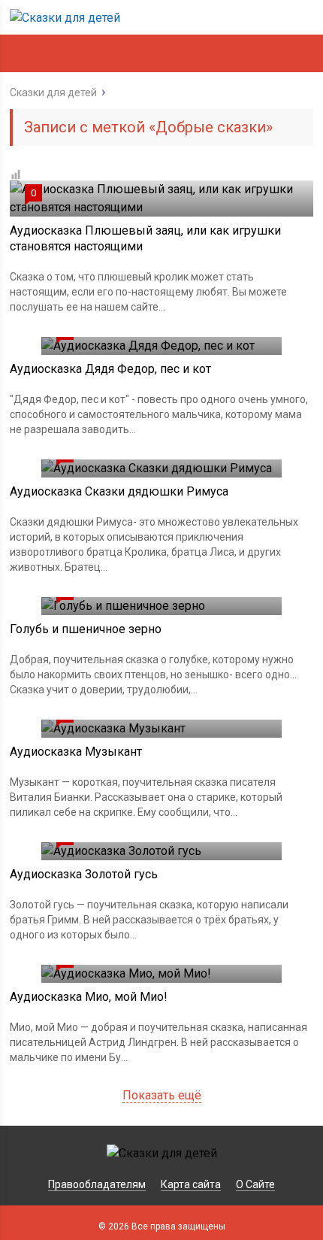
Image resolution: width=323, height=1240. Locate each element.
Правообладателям (97, 1184)
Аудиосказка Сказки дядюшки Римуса (119, 491)
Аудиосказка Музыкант (76, 751)
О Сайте (255, 1184)
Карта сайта (191, 1184)
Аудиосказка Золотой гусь (84, 874)
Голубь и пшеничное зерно (86, 629)
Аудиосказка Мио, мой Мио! (89, 997)
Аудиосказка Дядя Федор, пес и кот (110, 369)
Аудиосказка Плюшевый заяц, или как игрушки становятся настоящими (145, 238)
